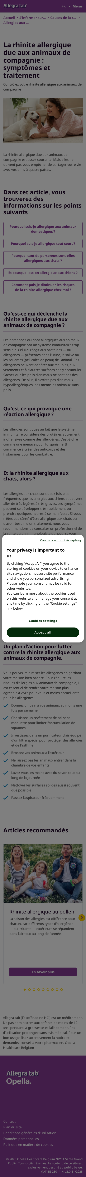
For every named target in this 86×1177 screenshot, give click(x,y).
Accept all (43, 632)
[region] (43, 588)
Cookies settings (43, 621)
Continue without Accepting (60, 540)
